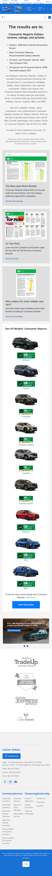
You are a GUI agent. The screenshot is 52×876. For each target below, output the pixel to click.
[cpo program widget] (26, 682)
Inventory (8, 793)
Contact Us (13, 756)
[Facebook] (4, 781)
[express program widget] (26, 701)
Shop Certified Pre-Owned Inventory (8, 831)
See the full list (12, 259)
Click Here (30, 597)
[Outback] (26, 631)
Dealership (43, 793)
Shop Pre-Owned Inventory (6, 813)
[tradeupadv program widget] (26, 662)
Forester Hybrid (26, 503)
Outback (26, 360)
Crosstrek (26, 417)
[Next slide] (27, 646)
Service (18, 793)
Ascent (26, 388)
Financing (31, 793)
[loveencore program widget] (26, 717)
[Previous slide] (24, 646)
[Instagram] (10, 781)
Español (40, 806)
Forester (26, 473)
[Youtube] (15, 781)
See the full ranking (14, 201)
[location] (46, 2)
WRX (26, 588)
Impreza (26, 532)
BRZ (26, 560)
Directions (41, 802)
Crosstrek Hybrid (25, 445)
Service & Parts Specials (17, 807)
